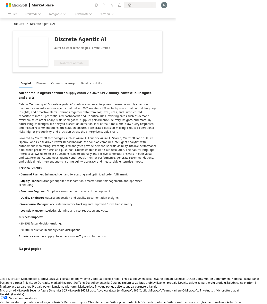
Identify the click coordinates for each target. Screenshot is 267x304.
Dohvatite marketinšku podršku (58, 282)
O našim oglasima (199, 302)
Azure (44, 290)
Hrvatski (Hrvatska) (12, 294)
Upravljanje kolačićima (226, 302)
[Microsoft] (16, 5)
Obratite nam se (98, 302)
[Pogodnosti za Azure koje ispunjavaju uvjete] (70, 54)
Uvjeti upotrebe (156, 302)
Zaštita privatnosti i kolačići (127, 302)
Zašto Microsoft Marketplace (18, 279)
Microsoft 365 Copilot (134, 290)
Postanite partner (11, 282)
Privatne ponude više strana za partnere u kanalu (126, 286)
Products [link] (18, 24)
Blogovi (43, 279)
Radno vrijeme (80, 279)
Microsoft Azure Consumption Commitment (202, 279)
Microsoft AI (8, 290)
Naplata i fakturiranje (245, 279)
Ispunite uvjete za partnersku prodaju (202, 282)
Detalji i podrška (91, 83)
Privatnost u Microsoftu (215, 290)
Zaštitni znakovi (177, 302)
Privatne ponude (163, 279)
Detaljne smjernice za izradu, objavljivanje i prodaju (143, 282)
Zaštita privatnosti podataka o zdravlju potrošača (32, 302)
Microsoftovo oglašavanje (103, 290)
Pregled (26, 83)
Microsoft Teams (160, 290)
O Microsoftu (190, 290)
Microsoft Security (28, 290)
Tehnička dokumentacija (136, 279)
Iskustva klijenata (59, 279)
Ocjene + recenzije (63, 83)
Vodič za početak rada (105, 279)
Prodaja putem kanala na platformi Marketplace (63, 286)
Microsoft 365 (76, 290)
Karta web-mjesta (75, 302)
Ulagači (235, 290)
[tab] (27, 83)
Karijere (177, 290)
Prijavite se (30, 282)
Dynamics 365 (58, 290)
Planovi (41, 83)
